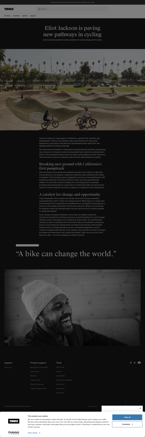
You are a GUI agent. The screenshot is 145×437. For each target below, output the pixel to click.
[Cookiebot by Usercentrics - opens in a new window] (13, 432)
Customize (126, 424)
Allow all (127, 417)
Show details (32, 433)
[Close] (140, 408)
